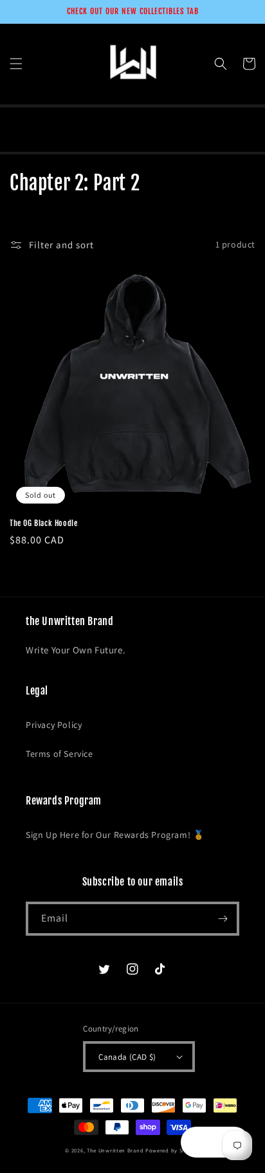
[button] (16, 64)
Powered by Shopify (172, 1150)
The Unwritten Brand (115, 1150)
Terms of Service (59, 753)
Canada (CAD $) (127, 1056)
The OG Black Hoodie (43, 523)
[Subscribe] (222, 919)
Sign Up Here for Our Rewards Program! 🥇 (115, 835)
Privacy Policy (54, 725)
